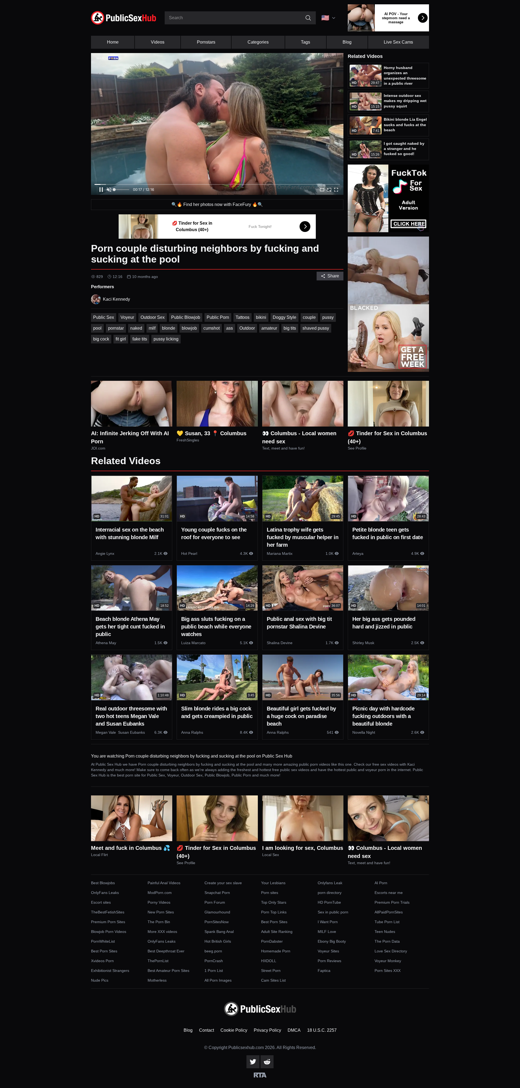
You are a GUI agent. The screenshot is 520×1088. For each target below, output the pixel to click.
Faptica (324, 970)
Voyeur (127, 317)
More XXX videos (162, 931)
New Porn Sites (161, 912)
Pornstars (206, 42)
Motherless (157, 980)
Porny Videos (159, 902)
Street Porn (271, 970)
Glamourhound (217, 912)
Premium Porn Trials (392, 902)
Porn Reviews (329, 961)
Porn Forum (214, 902)
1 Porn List (213, 970)
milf (152, 328)
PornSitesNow (216, 922)
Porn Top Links (274, 912)
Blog (347, 42)
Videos (157, 42)
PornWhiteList (103, 941)
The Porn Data (387, 941)
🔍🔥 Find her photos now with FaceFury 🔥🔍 (217, 204)
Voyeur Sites (328, 951)
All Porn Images (218, 980)
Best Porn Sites (274, 922)
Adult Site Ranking (276, 931)
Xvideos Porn (102, 961)
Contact (206, 1030)
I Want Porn (328, 922)
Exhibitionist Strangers (110, 970)
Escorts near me (389, 892)
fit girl (121, 339)
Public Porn (218, 317)
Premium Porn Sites (108, 922)
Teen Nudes (385, 931)
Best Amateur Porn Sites (168, 970)
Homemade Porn (275, 951)
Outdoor (247, 328)
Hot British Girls (217, 941)
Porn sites (269, 892)
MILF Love (327, 931)
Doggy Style (284, 317)
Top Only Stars (273, 902)
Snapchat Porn (217, 892)
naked (136, 328)
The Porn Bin (159, 922)
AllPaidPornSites (389, 912)
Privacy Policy (267, 1030)
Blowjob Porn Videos (108, 931)
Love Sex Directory (391, 951)
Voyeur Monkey (388, 961)
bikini (261, 317)
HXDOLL (268, 961)
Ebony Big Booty (332, 941)
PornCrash (213, 961)
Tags (305, 42)
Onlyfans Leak (330, 883)
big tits (290, 328)
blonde (168, 328)
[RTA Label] (260, 1075)
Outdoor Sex (153, 317)
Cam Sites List (273, 980)
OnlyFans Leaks (105, 892)
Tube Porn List (387, 922)
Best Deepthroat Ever (166, 951)
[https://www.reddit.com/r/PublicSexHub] (267, 1061)
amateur (269, 328)
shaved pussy (316, 328)
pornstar (116, 328)
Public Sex (103, 317)
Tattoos (242, 317)
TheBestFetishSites (107, 912)
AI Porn (381, 883)
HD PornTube (329, 902)
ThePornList (158, 961)
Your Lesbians (273, 883)
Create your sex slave (223, 883)
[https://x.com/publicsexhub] (252, 1061)
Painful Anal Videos (164, 883)
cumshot (211, 328)
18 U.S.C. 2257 (322, 1030)
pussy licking (166, 339)
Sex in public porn (333, 912)
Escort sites (101, 902)
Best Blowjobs (103, 883)
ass (229, 328)
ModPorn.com (160, 892)
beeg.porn (213, 951)
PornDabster (272, 941)
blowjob (189, 328)
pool (97, 328)
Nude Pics (99, 980)
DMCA (294, 1030)
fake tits (139, 339)
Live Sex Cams (398, 42)
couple (309, 317)
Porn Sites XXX (388, 970)
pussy (328, 317)
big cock (101, 339)
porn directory (330, 892)
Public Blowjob (185, 317)
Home (113, 42)
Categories (258, 42)
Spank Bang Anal (219, 931)
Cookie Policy (233, 1030)
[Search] (308, 17)
